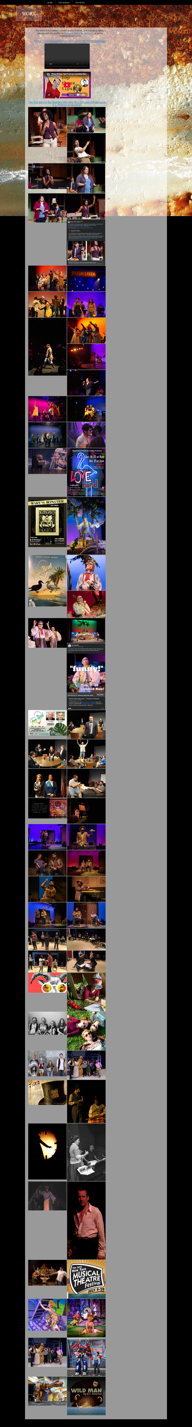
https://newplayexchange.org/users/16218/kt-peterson (70, 41)
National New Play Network (78, 33)
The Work (80, 3)
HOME (50, 3)
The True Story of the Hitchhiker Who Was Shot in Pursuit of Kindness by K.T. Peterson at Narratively (67, 103)
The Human (63, 3)
